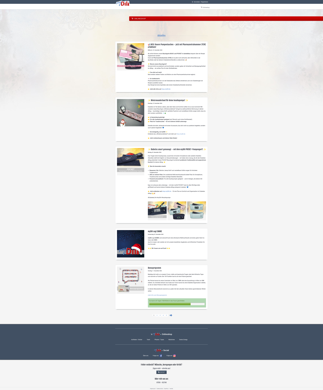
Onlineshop (140, 19)
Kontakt (162, 372)
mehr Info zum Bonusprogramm (157, 295)
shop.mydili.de (181, 134)
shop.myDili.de (166, 89)
